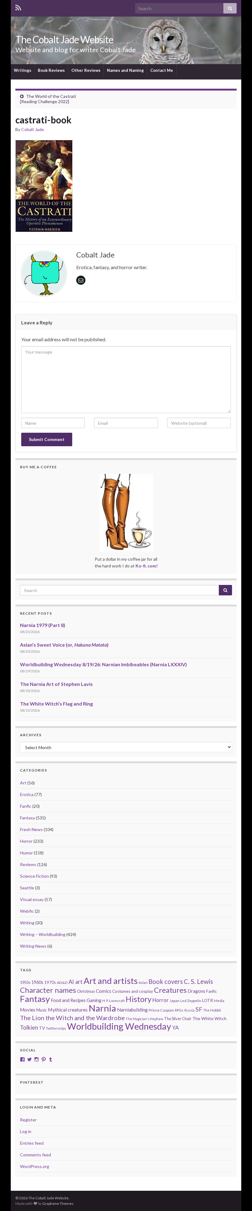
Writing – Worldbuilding (42, 934)
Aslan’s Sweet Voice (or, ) (64, 645)
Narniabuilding (132, 1009)
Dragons (196, 991)
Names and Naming (125, 70)
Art (23, 782)
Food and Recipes (68, 1000)
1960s (37, 982)
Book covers (165, 981)
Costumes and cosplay (132, 991)
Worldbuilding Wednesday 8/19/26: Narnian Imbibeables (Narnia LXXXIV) (103, 664)
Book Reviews (51, 70)
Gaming (94, 1000)
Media (219, 1001)
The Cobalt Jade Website (64, 39)
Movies (27, 1009)
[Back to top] (238, 1197)
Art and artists (111, 980)
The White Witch (209, 1018)
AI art (76, 981)
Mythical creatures (68, 1009)
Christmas (86, 991)
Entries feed (32, 1143)
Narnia (102, 1008)
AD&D (62, 982)
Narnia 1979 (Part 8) (42, 625)
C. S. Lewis (198, 981)
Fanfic (25, 806)
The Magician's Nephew (144, 1019)
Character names (48, 989)
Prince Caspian (161, 1010)
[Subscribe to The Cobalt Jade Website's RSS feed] (18, 6)
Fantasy (27, 817)
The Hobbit (212, 1010)
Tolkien (29, 1027)
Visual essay (32, 899)
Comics (103, 991)
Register (28, 1119)
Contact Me (161, 70)
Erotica (26, 794)
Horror (26, 841)
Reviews (28, 864)
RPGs (179, 1010)
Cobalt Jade (32, 129)
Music (41, 1010)
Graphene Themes (57, 1203)
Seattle (27, 887)
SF (198, 1009)
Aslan (143, 983)
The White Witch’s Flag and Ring (56, 703)
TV (42, 1028)
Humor (26, 852)
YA (175, 1027)
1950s (25, 982)
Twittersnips (56, 1028)
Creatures (170, 990)
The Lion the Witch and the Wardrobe (72, 1017)
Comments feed (35, 1154)
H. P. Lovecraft (113, 1001)
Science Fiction (34, 876)
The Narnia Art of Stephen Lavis (56, 684)
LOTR (207, 1000)
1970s (50, 982)
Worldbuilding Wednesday (119, 1026)
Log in (25, 1131)
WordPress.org (34, 1166)
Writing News (33, 946)
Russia (189, 1010)
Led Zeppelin (190, 1001)
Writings (22, 70)
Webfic (27, 911)
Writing (27, 922)
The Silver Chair (177, 1018)
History (139, 999)
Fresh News (31, 829)
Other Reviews (85, 70)
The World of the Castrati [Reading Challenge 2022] (48, 99)
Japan (174, 1000)
